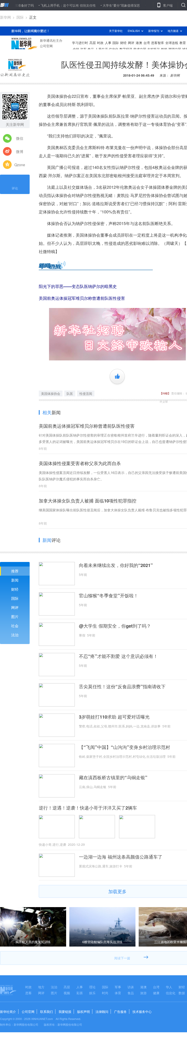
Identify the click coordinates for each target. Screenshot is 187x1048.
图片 (14, 616)
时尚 (105, 993)
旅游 (143, 993)
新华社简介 (8, 1011)
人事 (79, 987)
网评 (14, 607)
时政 (28, 987)
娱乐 (92, 993)
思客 (28, 993)
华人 (169, 987)
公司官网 (28, 1011)
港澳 (143, 987)
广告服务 (120, 1011)
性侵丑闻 (85, 393)
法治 (14, 634)
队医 (70, 393)
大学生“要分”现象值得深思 (103, 5)
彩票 (79, 993)
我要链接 (65, 1011)
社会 (14, 625)
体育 (118, 993)
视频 (67, 993)
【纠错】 (165, 393)
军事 (118, 987)
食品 (130, 993)
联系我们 (46, 1011)
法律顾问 (102, 1011)
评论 (15, 188)
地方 (41, 987)
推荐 (14, 571)
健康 (156, 993)
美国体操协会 (50, 393)
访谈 (130, 987)
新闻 (14, 580)
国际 (20, 17)
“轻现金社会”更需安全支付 (147, 5)
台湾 (156, 987)
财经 (14, 589)
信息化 (170, 993)
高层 (67, 987)
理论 (92, 987)
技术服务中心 (142, 1011)
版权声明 (83, 1011)
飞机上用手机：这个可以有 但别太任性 (50, 5)
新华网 (5, 17)
